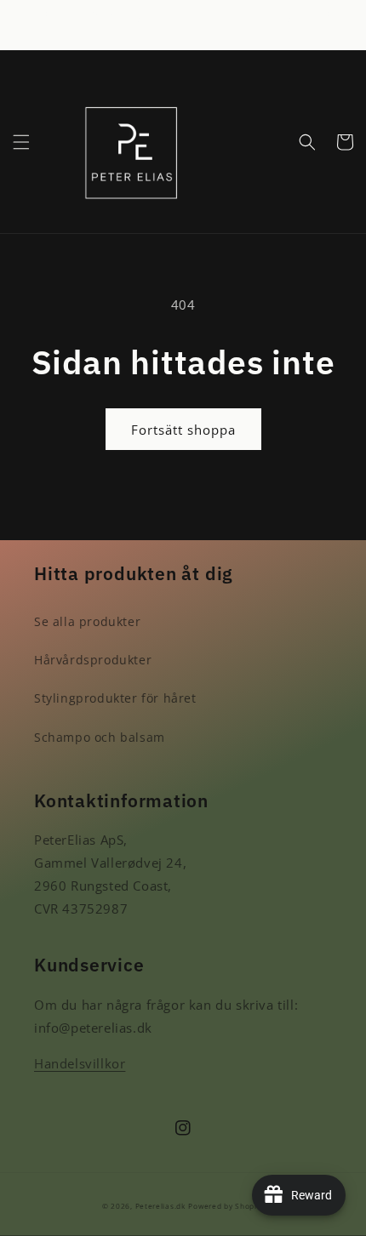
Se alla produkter (87, 621)
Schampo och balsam (99, 737)
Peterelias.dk (160, 1205)
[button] (21, 142)
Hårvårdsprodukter (93, 660)
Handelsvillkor (79, 1063)
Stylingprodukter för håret (115, 698)
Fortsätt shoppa (183, 429)
